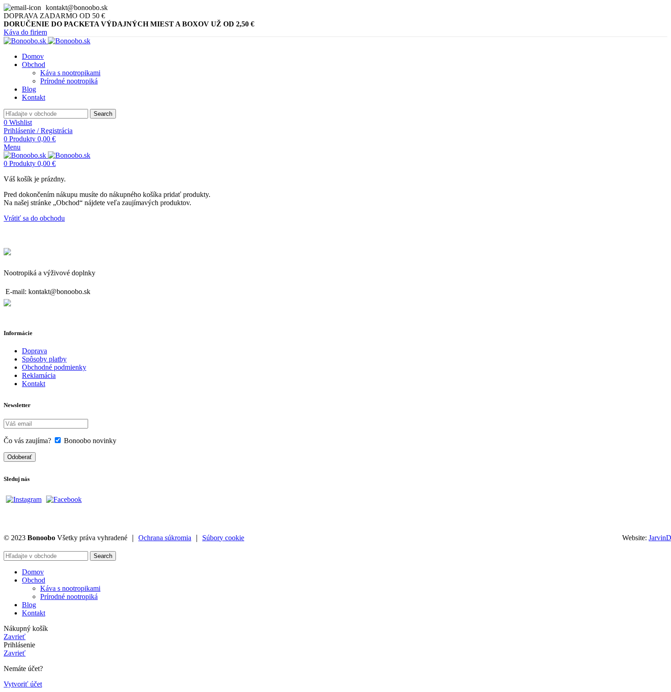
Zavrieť (15, 636)
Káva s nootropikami (70, 73)
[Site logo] (26, 41)
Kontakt (33, 383)
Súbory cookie (223, 538)
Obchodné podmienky (54, 367)
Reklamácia (39, 375)
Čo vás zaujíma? (27, 440)
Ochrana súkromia (164, 538)
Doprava (34, 351)
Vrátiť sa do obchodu (34, 218)
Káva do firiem (25, 32)
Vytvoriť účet (23, 684)
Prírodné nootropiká (69, 81)
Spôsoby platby (44, 359)
